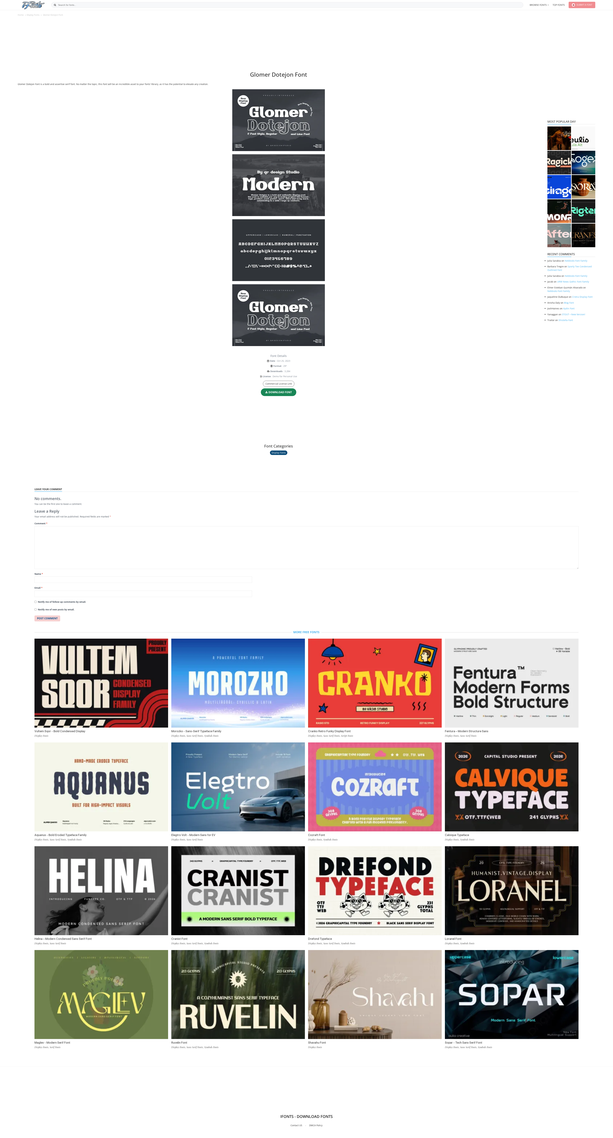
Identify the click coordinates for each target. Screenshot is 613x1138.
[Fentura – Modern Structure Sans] (512, 683)
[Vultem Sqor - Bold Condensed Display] (101, 683)
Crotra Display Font (582, 296)
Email (38, 587)
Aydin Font (569, 308)
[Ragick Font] (559, 162)
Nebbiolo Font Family (576, 260)
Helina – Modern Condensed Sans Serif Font (63, 938)
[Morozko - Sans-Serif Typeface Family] (238, 683)
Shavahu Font (317, 1042)
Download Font (280, 392)
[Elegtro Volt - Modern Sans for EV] (238, 786)
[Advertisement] (278, 45)
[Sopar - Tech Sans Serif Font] (512, 994)
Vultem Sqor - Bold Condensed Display (59, 731)
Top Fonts (559, 4)
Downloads (276, 371)
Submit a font (584, 4)
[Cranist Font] (238, 890)
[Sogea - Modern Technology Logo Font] (583, 162)
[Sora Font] (583, 187)
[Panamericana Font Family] (559, 138)
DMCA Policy (315, 1125)
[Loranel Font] (512, 890)
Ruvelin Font (179, 1042)
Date (272, 360)
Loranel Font (453, 938)
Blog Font (569, 302)
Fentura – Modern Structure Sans (466, 731)
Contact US (296, 1125)
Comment (40, 523)
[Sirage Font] (559, 187)
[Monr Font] (559, 211)
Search (55, 5)
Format (277, 365)
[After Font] (559, 235)
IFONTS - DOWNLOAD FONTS (306, 1116)
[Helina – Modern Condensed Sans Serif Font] (101, 890)
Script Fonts (347, 735)
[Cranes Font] (583, 235)
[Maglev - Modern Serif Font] (101, 994)
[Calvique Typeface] (512, 786)
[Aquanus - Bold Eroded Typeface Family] (101, 786)
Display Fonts (33, 14)
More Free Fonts (306, 632)
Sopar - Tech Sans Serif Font (463, 1042)
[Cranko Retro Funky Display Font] (375, 683)
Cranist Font (179, 938)
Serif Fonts (55, 1047)
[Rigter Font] (583, 211)
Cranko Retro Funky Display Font (329, 731)
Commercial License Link (278, 383)
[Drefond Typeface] (375, 890)
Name (38, 573)
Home (21, 14)
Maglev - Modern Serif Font (52, 1042)
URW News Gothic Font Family (573, 281)
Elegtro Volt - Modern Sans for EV (193, 835)
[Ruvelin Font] (238, 994)
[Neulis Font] (583, 138)
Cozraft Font (316, 835)
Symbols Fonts (74, 839)
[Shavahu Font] (375, 994)
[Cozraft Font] (375, 786)
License (267, 376)
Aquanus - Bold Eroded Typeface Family (60, 835)
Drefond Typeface (320, 938)
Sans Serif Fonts (58, 839)
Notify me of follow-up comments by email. (62, 601)
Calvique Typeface (457, 835)
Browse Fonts (538, 4)
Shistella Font (566, 320)
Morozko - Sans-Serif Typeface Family (196, 731)
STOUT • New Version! (573, 314)
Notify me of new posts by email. (56, 609)
